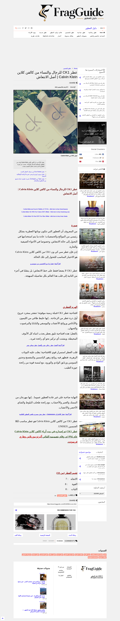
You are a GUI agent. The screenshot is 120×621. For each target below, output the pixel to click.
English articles (48, 36)
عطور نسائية (81, 32)
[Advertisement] (60, 53)
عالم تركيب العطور (56, 32)
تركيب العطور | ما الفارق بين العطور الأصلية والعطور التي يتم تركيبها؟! (92, 294)
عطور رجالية (92, 32)
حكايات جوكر (42, 573)
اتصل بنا (61, 575)
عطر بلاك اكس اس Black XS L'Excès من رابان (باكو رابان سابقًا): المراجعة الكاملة (92, 377)
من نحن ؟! (61, 567)
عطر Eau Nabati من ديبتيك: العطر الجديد (33, 171)
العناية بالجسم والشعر (97, 36)
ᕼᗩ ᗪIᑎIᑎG (42, 601)
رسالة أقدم (18, 535)
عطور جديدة (42, 32)
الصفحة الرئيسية (45, 535)
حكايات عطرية (35, 36)
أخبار (59, 36)
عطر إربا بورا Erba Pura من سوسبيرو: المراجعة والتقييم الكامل (92, 212)
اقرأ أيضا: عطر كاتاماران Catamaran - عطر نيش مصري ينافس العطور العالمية (45, 414)
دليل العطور (91, 28)
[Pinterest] (31, 28)
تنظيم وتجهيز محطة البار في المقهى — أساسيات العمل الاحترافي (33, 610)
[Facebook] (22, 28)
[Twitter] (26, 28)
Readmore (90, 196)
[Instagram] (28, 28)
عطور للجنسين (69, 32)
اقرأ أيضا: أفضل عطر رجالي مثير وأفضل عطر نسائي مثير (45, 345)
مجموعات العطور (82, 36)
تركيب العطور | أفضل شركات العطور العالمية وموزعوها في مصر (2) (94, 239)
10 (102, 429)
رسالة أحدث (72, 535)
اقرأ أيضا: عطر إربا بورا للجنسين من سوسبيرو (45, 264)
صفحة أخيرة (42, 587)
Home (101, 32)
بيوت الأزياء (32, 32)
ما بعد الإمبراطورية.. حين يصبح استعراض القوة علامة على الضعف (31, 596)
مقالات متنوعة (69, 36)
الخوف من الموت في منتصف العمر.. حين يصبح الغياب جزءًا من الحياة (31, 582)
